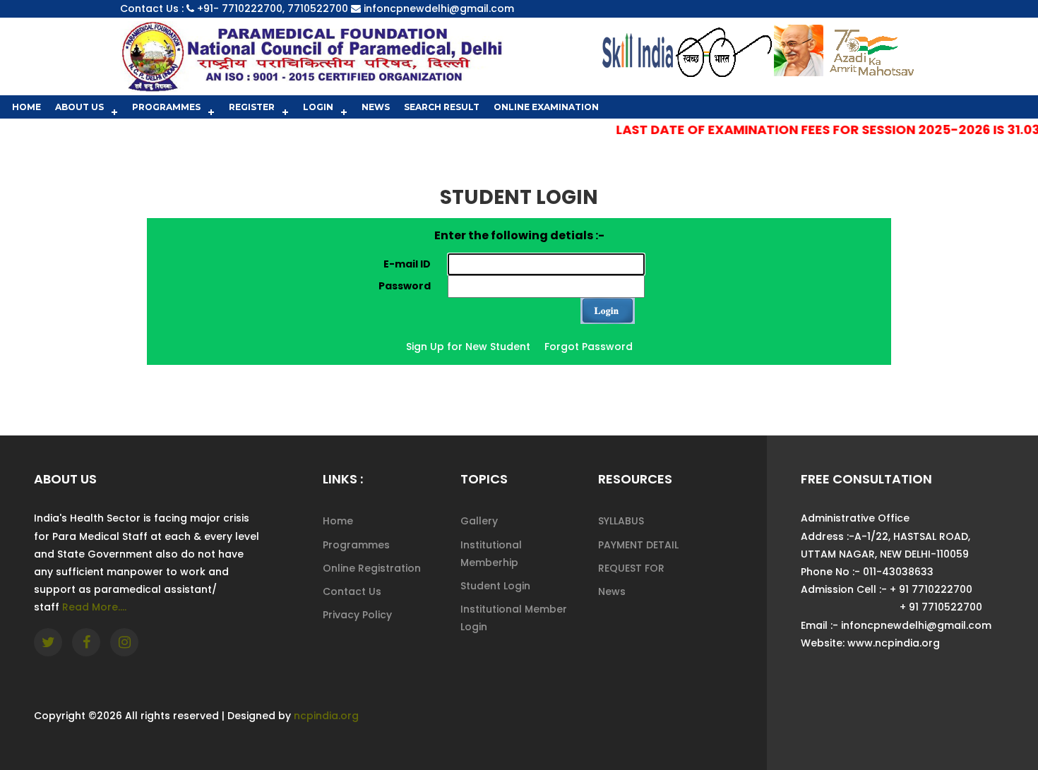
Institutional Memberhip (491, 554)
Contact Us (352, 591)
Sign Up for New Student (468, 346)
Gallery (479, 521)
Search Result (441, 107)
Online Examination (546, 107)
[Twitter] (48, 642)
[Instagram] (124, 642)
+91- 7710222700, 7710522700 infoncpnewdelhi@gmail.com (355, 8)
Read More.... (94, 607)
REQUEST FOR (631, 568)
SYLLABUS (621, 521)
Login (318, 107)
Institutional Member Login (513, 618)
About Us (79, 107)
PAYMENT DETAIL (638, 545)
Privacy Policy (357, 615)
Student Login (495, 586)
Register (252, 107)
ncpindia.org (326, 716)
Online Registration (372, 568)
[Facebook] (86, 642)
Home (26, 107)
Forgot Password (588, 346)
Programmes (166, 107)
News (376, 107)
